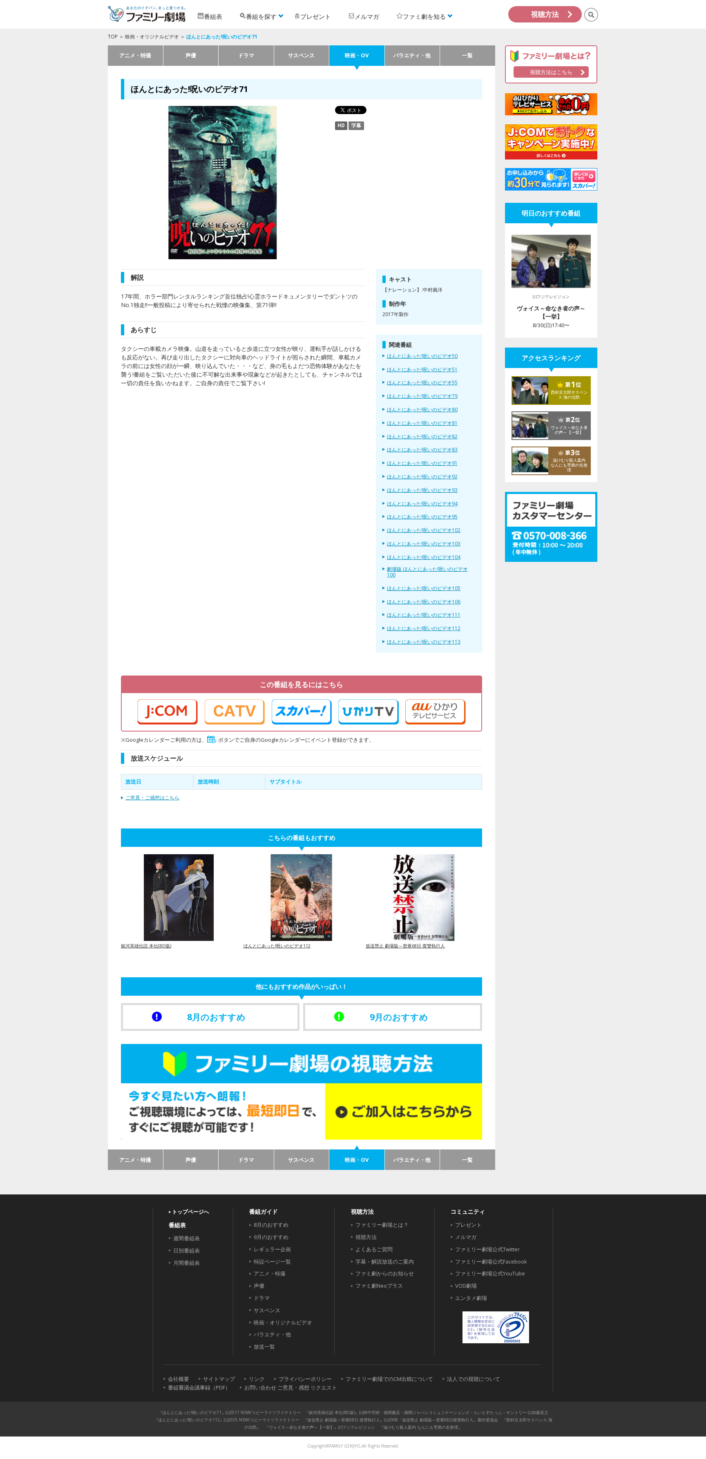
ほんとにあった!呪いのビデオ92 (422, 477)
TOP (113, 36)
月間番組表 (186, 1262)
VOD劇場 (466, 1285)
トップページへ (190, 1211)
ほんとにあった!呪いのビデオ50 (422, 356)
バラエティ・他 (412, 55)
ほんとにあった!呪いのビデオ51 (422, 370)
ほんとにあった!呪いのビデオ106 (423, 602)
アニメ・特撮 (135, 55)
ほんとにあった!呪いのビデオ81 (422, 423)
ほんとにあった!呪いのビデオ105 (423, 588)
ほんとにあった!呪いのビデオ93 (422, 490)
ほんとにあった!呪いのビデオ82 (422, 437)
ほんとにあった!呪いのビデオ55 (422, 383)
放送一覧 (264, 1346)
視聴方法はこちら (551, 72)
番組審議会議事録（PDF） (199, 1387)
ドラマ (246, 55)
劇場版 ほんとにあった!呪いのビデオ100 (427, 572)
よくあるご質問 (374, 1249)
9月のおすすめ (271, 1237)
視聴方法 (545, 14)
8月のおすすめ (271, 1224)
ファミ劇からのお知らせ (384, 1273)
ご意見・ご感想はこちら (152, 797)
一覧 (467, 55)
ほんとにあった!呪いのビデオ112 (423, 628)
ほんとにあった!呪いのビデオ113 (423, 642)
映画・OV (357, 55)
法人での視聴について (473, 1379)
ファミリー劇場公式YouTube (490, 1273)
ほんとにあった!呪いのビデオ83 (422, 450)
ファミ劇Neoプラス (379, 1285)
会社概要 (178, 1379)
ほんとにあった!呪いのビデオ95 (422, 517)
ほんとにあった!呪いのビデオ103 (423, 544)
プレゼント (468, 1224)
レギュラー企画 (272, 1249)
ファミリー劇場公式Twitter (487, 1249)
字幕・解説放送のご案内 (384, 1261)
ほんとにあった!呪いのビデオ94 (422, 504)
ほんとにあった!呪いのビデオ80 (422, 410)
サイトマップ (219, 1379)
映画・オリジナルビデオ (152, 36)
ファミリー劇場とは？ (382, 1224)
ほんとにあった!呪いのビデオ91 (422, 463)
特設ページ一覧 (272, 1261)
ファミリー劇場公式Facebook (491, 1261)
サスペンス (301, 55)
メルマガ (465, 1237)
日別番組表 (186, 1250)
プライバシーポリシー (305, 1379)
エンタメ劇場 (471, 1298)
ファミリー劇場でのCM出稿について (389, 1379)
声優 (190, 55)
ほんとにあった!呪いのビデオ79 (422, 396)
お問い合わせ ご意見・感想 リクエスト (290, 1387)
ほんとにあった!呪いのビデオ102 (423, 530)
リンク (257, 1379)
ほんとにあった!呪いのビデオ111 (423, 615)
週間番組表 (186, 1238)
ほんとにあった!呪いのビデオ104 (423, 557)
